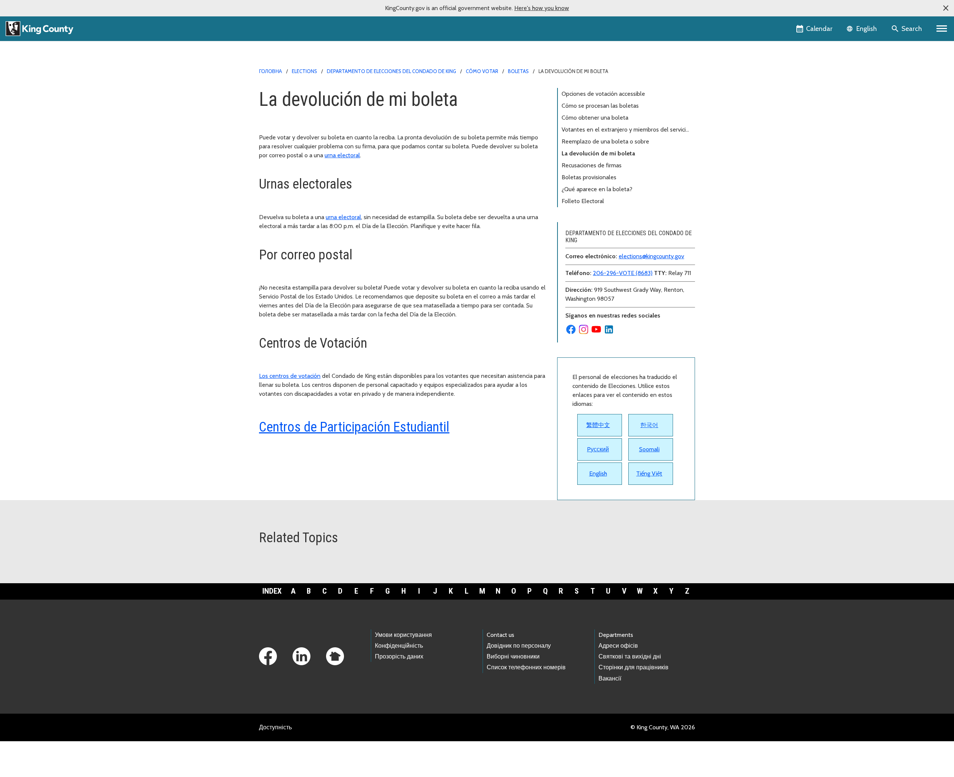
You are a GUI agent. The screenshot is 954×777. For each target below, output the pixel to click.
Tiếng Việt (649, 473)
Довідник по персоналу (519, 645)
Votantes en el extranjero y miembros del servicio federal (625, 131)
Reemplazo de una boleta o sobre (605, 141)
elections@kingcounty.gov (651, 256)
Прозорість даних (399, 656)
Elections (304, 71)
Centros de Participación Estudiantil (354, 427)
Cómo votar (482, 71)
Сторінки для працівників (633, 667)
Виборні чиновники (513, 656)
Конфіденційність (399, 645)
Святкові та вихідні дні (629, 656)
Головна (270, 71)
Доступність (275, 727)
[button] (946, 8)
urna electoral (342, 155)
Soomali (649, 449)
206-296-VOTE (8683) (623, 273)
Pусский (598, 449)
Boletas (518, 71)
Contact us (500, 634)
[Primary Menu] (942, 28)
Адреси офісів (618, 645)
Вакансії (609, 678)
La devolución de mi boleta (598, 153)
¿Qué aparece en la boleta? (597, 189)
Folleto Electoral (583, 201)
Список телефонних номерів (526, 667)
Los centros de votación (289, 375)
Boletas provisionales (589, 177)
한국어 (649, 425)
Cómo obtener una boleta (595, 117)
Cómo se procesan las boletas (601, 105)
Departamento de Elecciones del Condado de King (391, 71)
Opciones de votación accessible (603, 93)
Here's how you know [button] (541, 8)
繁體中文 (598, 425)
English (598, 473)
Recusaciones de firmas (592, 165)
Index (272, 591)
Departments (615, 634)
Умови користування (403, 634)
